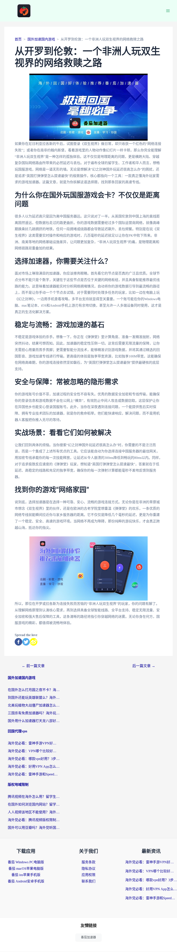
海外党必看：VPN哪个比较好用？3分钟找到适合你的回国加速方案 (34, 751)
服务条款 (88, 862)
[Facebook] (18, 642)
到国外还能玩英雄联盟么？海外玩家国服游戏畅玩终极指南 (34, 697)
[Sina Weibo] (33, 642)
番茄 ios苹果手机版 (25, 875)
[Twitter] (26, 642)
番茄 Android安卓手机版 (26, 881)
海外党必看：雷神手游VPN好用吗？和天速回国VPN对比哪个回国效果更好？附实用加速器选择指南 (34, 743)
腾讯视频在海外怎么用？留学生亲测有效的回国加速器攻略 (34, 796)
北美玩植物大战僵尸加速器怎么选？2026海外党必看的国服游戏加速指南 (34, 705)
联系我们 (88, 881)
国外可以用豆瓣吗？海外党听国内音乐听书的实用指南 (34, 827)
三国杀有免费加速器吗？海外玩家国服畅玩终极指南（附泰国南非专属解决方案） (34, 713)
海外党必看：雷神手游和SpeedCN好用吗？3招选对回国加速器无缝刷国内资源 (34, 774)
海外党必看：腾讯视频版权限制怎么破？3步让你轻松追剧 (34, 820)
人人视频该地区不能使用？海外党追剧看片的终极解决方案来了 (34, 812)
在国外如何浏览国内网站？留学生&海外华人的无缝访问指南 (34, 804)
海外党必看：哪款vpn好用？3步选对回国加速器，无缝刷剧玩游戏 (34, 759)
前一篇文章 (33, 666)
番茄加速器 (88, 937)
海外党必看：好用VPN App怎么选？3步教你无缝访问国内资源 (34, 766)
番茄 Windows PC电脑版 (26, 862)
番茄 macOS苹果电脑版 (26, 868)
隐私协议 (88, 868)
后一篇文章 (143, 666)
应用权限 (88, 875)
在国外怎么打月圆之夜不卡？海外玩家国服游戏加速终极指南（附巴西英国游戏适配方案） (34, 690)
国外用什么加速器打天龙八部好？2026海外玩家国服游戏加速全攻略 (34, 721)
